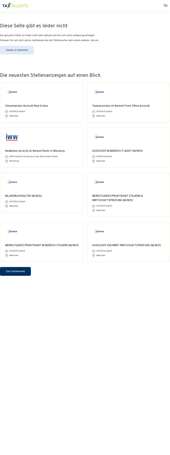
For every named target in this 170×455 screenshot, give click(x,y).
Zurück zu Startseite (17, 50)
